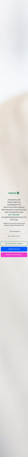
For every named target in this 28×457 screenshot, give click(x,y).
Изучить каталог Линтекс (14, 243)
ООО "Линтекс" (14, 215)
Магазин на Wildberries (14, 254)
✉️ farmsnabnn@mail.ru (14, 231)
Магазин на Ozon (14, 249)
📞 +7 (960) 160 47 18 (14, 236)
